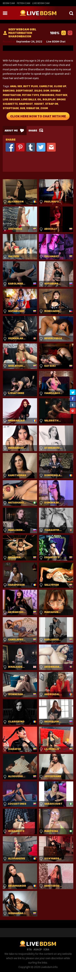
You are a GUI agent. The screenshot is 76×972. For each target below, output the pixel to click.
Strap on (51, 103)
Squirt (39, 103)
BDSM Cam (9, 3)
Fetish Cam (23, 3)
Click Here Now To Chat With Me (38, 116)
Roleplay (49, 99)
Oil (39, 99)
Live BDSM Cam (40, 3)
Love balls (28, 99)
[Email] (51, 147)
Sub (22, 108)
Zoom (44, 108)
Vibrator (32, 108)
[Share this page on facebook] (73, 398)
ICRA (46, 949)
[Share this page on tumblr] (73, 405)
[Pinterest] (20, 147)
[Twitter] (41, 147)
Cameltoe (46, 86)
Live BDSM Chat (55, 41)
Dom (46, 90)
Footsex (61, 95)
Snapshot (26, 103)
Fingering (47, 95)
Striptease (11, 108)
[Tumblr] (30, 147)
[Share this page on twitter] (73, 392)
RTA (29, 949)
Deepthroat (24, 90)
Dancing (9, 90)
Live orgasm (11, 99)
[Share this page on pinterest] (73, 411)
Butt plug (30, 86)
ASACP (38, 949)
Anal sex (16, 86)
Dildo (38, 90)
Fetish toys (30, 95)
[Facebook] (10, 147)
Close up (60, 86)
